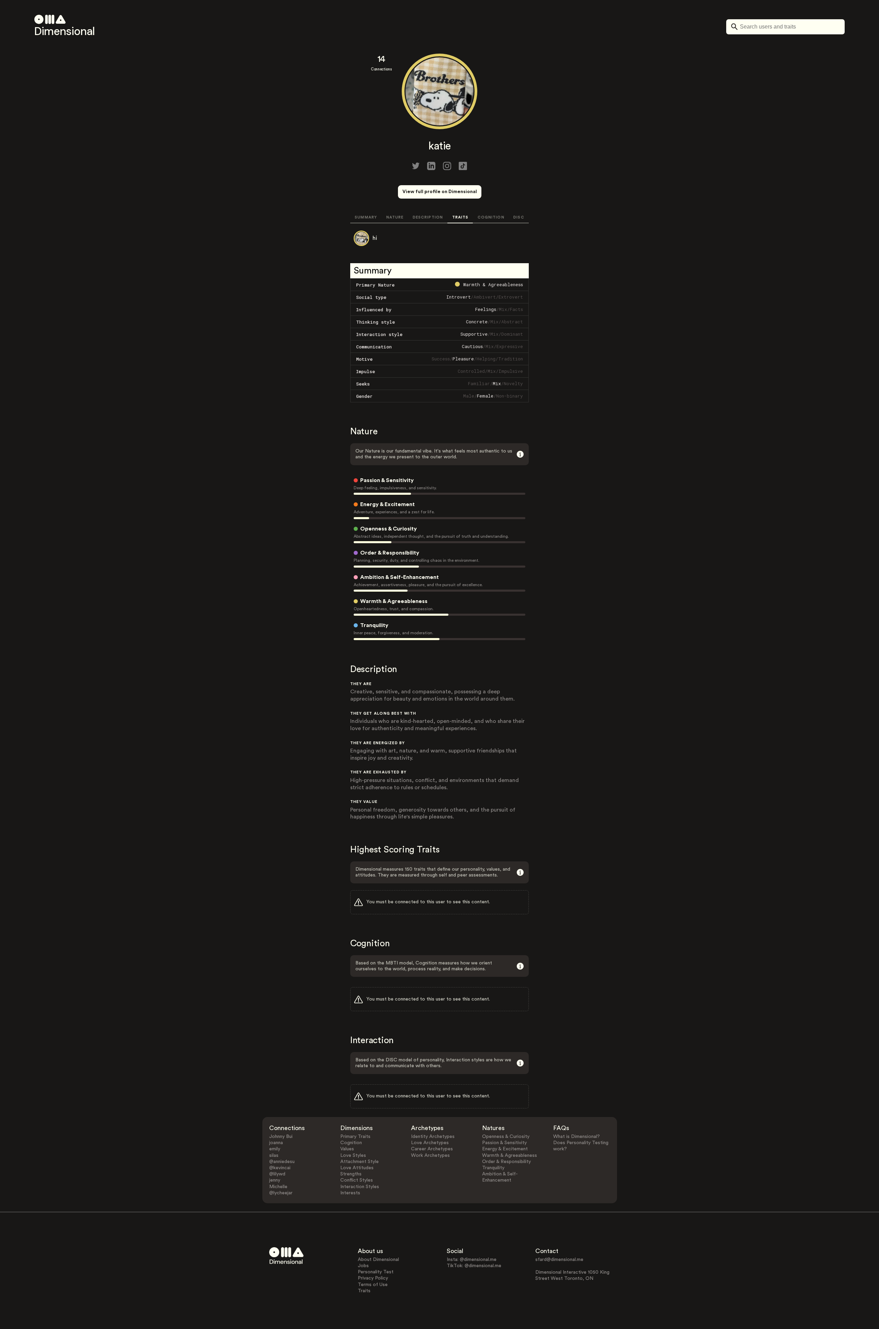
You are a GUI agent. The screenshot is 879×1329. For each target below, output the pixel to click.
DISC (518, 217)
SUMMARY (366, 217)
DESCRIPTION (428, 217)
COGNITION (491, 217)
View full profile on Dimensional (439, 191)
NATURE (395, 217)
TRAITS (460, 217)
